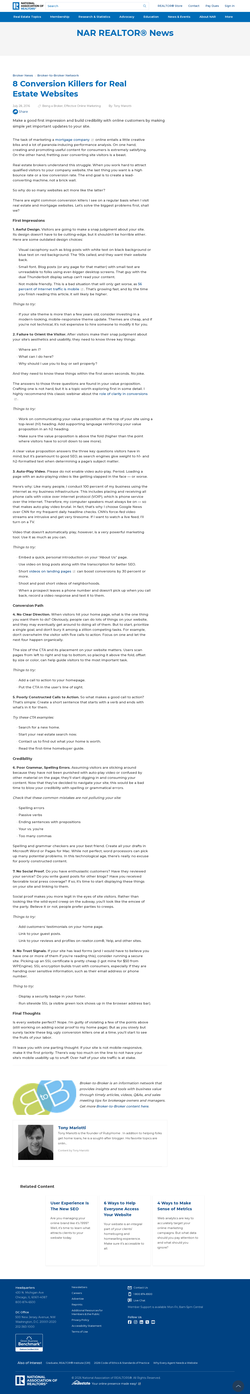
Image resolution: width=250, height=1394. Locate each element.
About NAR (207, 17)
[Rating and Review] (29, 1350)
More (229, 17)
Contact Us (141, 1287)
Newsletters (79, 1287)
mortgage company (72, 140)
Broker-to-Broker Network (58, 75)
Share (23, 112)
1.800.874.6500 (143, 1294)
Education (151, 17)
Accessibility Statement (87, 1325)
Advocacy (126, 17)
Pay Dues (212, 6)
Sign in (230, 6)
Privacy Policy (80, 1319)
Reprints (77, 1304)
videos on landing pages (50, 571)
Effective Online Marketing (82, 106)
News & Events (179, 17)
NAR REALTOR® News (125, 33)
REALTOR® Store (170, 6)
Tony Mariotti (122, 106)
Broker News (23, 75)
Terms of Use (80, 1331)
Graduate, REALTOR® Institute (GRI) (68, 1362)
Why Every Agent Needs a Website (175, 1362)
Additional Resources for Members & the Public (87, 1312)
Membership (59, 17)
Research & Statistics (94, 17)
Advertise (78, 1298)
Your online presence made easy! (116, 1383)
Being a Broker (52, 106)
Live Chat (139, 1300)
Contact (193, 6)
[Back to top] (238, 1386)
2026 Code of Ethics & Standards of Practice (121, 1362)
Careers (77, 1293)
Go (145, 6)
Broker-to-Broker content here (122, 1106)
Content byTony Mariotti (73, 1150)
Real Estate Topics (27, 17)
